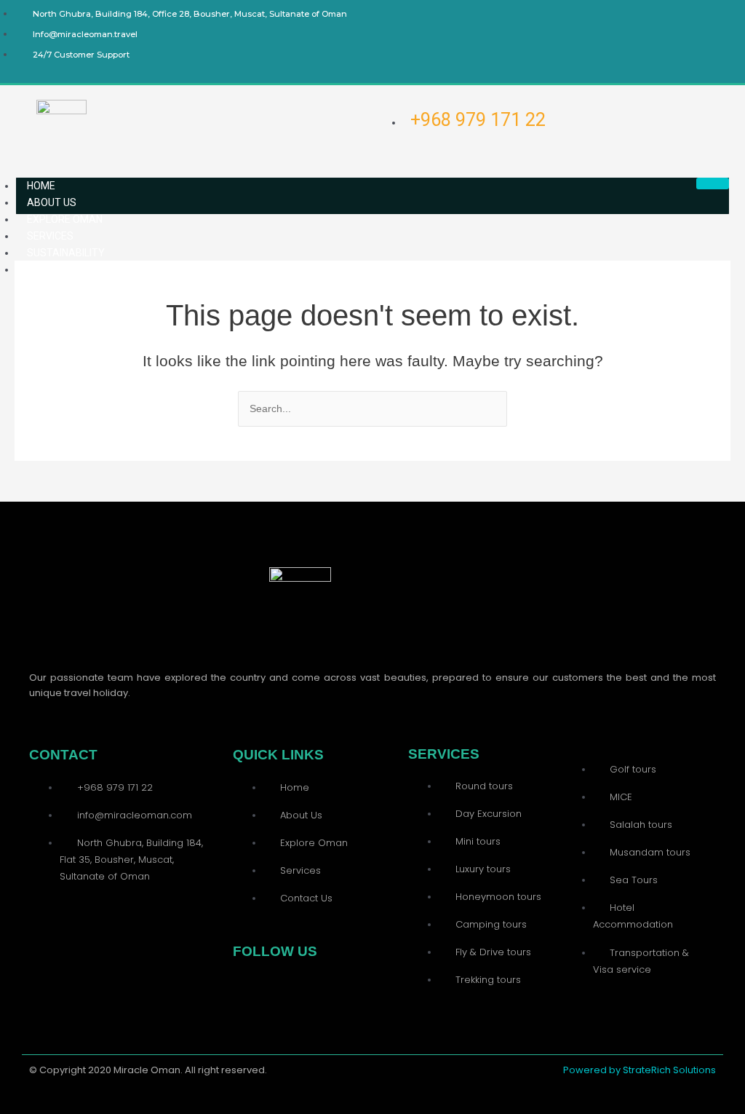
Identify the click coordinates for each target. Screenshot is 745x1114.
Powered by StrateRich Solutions (639, 1070)
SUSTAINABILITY (66, 252)
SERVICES (50, 236)
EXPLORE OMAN (65, 219)
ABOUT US (51, 202)
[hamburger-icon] (712, 183)
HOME (41, 185)
